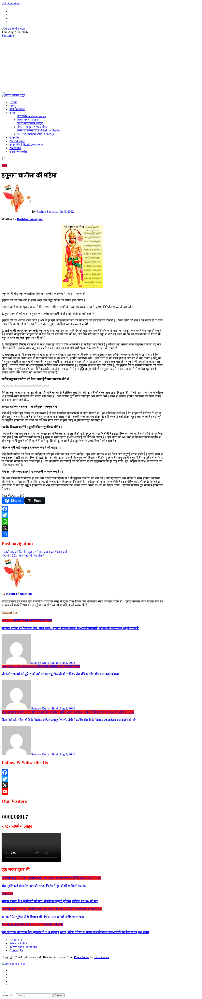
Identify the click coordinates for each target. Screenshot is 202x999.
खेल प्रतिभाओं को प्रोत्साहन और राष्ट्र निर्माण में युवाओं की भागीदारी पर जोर (44, 885)
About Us (15, 939)
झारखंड (31, 116)
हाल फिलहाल (17, 109)
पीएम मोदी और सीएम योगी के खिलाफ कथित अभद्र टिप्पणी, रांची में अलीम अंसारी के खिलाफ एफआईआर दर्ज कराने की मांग (69, 720)
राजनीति (14, 137)
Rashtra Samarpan (47, 211)
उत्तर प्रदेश (30, 123)
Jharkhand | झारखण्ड (14, 712)
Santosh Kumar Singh (45, 662)
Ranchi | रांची (57, 712)
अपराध (17, 141)
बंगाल (32, 126)
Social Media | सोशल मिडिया (82, 712)
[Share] (82, 534)
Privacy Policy (18, 943)
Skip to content (11, 3)
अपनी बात (15, 148)
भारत (12, 105)
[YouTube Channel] (32, 791)
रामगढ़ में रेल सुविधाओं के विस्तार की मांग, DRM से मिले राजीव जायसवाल (43, 916)
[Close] (3, 992)
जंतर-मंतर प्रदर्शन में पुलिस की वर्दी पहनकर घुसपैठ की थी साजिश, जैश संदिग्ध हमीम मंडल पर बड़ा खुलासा (60, 674)
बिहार (27, 119)
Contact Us (16, 950)
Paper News (81, 957)
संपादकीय (26, 144)
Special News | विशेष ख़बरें (33, 666)
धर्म (120, 712)
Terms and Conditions (23, 947)
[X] (82, 528)
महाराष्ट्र (35, 134)
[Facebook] (82, 509)
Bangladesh (9, 666)
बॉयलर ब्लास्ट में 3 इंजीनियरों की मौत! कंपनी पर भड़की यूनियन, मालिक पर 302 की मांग (50, 901)
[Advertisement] (101, 60)
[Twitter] (82, 515)
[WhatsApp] (82, 521)
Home (13, 102)
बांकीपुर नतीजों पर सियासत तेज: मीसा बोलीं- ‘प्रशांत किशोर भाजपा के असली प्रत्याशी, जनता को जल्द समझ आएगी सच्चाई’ (70, 628)
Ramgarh (7, 893)
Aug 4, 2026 (67, 662)
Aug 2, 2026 (67, 708)
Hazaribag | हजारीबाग (15, 878)
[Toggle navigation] (3, 92)
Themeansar (101, 957)
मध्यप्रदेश (39, 130)
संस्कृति (18, 151)
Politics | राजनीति (12, 620)
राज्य (12, 112)
